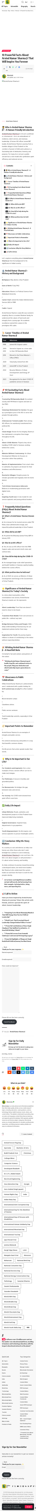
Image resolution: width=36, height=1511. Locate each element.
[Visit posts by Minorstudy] (4, 1102)
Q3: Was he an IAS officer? (16, 208)
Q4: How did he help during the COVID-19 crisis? (17, 212)
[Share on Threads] (18, 1072)
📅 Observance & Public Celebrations (18, 234)
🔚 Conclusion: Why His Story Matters (18, 248)
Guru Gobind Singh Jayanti (13, 1189)
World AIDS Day (10, 1296)
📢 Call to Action (11, 252)
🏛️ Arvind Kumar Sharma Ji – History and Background (18, 177)
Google (26, 1184)
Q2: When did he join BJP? (16, 204)
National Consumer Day (13, 1266)
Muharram (8, 1260)
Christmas (27, 1153)
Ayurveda (7, 1148)
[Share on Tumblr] (32, 1068)
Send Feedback (9, 1022)
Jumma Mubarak (10, 1245)
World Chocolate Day (12, 1312)
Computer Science (11, 1163)
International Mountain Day (14, 1229)
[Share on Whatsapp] (13, 67)
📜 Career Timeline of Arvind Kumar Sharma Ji (16, 182)
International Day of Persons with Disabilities (16, 1218)
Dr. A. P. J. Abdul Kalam (12, 1174)
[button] (28, 1506)
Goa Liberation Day (11, 1184)
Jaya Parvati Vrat (10, 1240)
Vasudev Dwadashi (11, 1291)
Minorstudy (10, 75)
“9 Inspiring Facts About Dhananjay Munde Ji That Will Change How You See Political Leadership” (18, 915)
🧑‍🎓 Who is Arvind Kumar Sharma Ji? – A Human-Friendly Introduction (17, 171)
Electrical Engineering (12, 1179)
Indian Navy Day (10, 1199)
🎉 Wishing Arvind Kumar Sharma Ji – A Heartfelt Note (17, 229)
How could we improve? (10, 966)
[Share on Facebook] (6, 67)
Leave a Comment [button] (27, 1134)
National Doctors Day (12, 1271)
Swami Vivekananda (11, 1286)
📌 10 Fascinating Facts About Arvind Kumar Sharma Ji (17, 188)
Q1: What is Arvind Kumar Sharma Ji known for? (18, 199)
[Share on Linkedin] (28, 1068)
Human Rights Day (11, 1194)
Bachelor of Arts (23, 1148)
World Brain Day (10, 1307)
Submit (6, 1475)
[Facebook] (13, 1486)
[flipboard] (31, 1486)
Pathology (8, 1281)
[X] (15, 1486)
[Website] (33, 1102)
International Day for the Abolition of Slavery (17, 1211)
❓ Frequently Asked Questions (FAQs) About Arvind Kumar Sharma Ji (17, 194)
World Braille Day (10, 1302)
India (25, 1194)
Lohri (25, 1250)
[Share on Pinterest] (18, 1068)
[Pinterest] (23, 1486)
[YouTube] (17, 1486)
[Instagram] (20, 1486)
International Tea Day (12, 1235)
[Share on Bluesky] (23, 1072)
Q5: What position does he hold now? (17, 218)
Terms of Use (17, 1507)
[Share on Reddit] (10, 1072)
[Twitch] (33, 1486)
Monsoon (27, 1255)
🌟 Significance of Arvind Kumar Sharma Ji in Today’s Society (18, 224)
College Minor (9, 1158)
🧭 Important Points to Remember (17, 237)
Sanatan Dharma (23, 1281)
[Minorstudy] (7, 2)
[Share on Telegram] (14, 1072)
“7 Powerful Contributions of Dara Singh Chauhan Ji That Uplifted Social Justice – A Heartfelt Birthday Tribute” (16, 928)
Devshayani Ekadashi (12, 1168)
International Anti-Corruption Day (16, 1205)
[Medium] (28, 1486)
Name (7, 952)
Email (7, 959)
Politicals (6, 50)
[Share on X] (9, 67)
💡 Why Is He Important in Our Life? (18, 241)
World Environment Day (13, 1317)
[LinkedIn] (26, 1486)
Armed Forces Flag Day (12, 1143)
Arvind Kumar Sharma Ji (10, 134)
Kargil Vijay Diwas (10, 1250)
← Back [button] (4, 947)
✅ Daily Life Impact (12, 244)
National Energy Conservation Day (16, 1276)
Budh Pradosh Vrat (11, 1153)
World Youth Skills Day (12, 1327)
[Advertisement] (18, 30)
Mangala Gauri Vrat (11, 1255)
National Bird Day (23, 1260)
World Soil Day (9, 1322)
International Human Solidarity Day (17, 1224)
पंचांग (28, 1327)
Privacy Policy (7, 1507)
